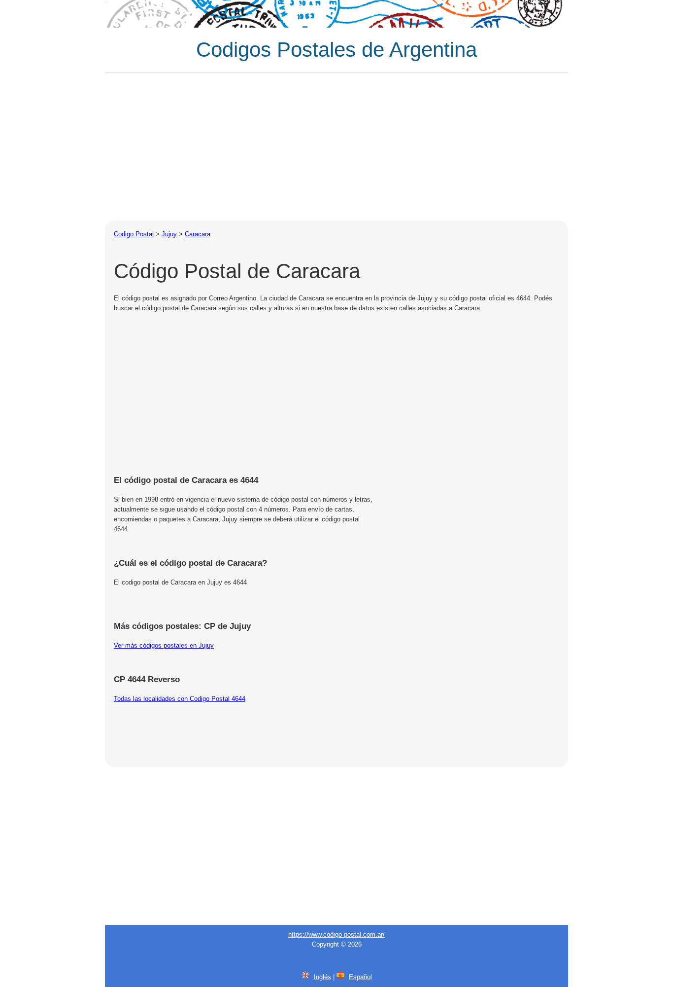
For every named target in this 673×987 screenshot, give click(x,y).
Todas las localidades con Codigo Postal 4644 (179, 698)
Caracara (197, 234)
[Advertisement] (336, 146)
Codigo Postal (134, 234)
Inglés (322, 977)
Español (360, 977)
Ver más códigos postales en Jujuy (164, 645)
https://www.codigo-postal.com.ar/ (336, 934)
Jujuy (169, 234)
